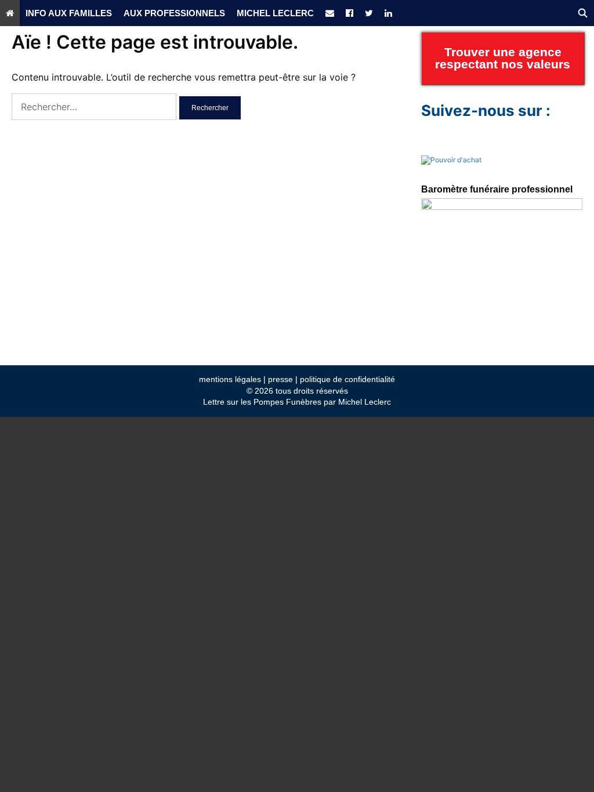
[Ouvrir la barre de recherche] (582, 13)
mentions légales (230, 379)
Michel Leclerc (275, 13)
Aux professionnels (174, 13)
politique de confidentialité (347, 379)
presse (280, 379)
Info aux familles (69, 13)
